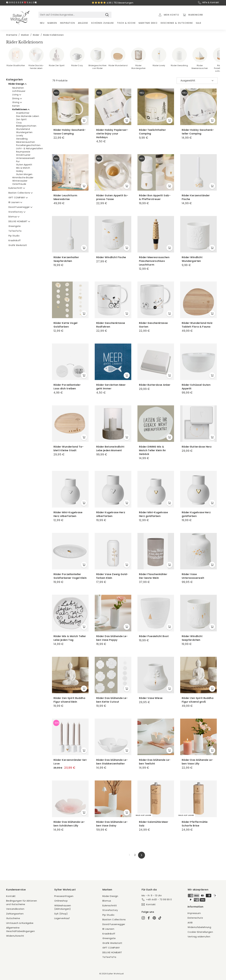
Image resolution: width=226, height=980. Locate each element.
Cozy (19, 122)
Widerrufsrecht (15, 935)
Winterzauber (20, 180)
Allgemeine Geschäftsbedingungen (20, 929)
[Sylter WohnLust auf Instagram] (143, 918)
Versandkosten (15, 908)
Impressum (194, 913)
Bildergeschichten (26, 125)
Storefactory (16, 211)
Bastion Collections (19, 192)
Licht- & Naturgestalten (29, 148)
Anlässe (83, 22)
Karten (16, 105)
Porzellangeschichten (28, 145)
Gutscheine (13, 918)
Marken (52, 22)
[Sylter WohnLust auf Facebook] (148, 918)
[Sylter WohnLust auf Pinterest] (154, 918)
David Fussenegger (19, 207)
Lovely (19, 135)
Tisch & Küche (126, 22)
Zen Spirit (21, 119)
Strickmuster (23, 154)
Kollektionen (20, 109)
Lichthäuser (18, 91)
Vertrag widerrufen (199, 936)
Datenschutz (195, 917)
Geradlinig (22, 138)
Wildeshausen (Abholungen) (62, 907)
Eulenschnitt (15, 188)
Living (15, 94)
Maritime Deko (148, 22)
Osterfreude (19, 184)
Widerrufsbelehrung (199, 927)
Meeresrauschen (25, 142)
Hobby (19, 171)
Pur (18, 161)
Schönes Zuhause (102, 22)
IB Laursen (14, 202)
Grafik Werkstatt (17, 245)
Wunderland (23, 129)
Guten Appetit (24, 164)
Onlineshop (61, 900)
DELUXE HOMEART (18, 221)
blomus (13, 216)
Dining (16, 98)
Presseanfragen (63, 896)
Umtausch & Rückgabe (20, 923)
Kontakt (11, 896)
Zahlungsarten (15, 913)
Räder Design (16, 83)
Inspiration (67, 22)
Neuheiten (18, 87)
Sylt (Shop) (61, 913)
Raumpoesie (23, 151)
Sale (198, 22)
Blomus (106, 900)
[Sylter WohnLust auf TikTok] (159, 918)
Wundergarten (24, 132)
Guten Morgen (24, 174)
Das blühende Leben (27, 116)
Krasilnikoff (14, 240)
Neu (42, 22)
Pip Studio (14, 235)
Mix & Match (23, 167)
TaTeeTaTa (15, 230)
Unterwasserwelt (25, 158)
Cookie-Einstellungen (200, 932)
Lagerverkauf (62, 918)
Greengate (14, 226)
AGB (190, 922)
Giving (16, 102)
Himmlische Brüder (23, 177)
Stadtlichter (23, 112)
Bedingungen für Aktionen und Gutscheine (21, 902)
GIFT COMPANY (17, 197)
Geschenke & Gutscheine (177, 22)
